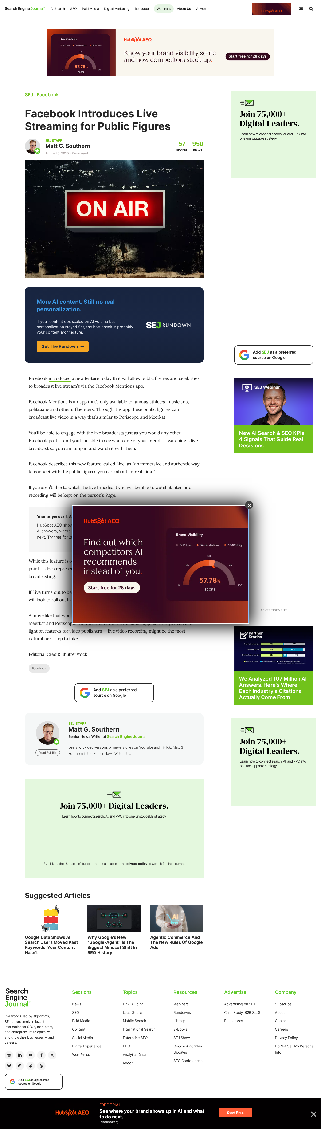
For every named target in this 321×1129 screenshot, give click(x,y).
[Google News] (9, 1055)
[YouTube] (30, 1055)
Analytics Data (134, 1054)
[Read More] (273, 648)
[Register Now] (273, 401)
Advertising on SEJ (239, 1004)
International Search (139, 1029)
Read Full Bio (48, 753)
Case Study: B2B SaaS (242, 1012)
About (280, 1012)
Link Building (133, 1004)
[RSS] (41, 1066)
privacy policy (136, 863)
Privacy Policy (286, 1037)
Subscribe (283, 1004)
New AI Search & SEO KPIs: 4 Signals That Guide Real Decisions (272, 439)
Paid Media (90, 9)
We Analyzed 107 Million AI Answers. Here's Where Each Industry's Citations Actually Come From (273, 688)
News (76, 1004)
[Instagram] (20, 1066)
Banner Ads (233, 1021)
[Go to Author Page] (32, 146)
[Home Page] (25, 9)
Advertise (203, 9)
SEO (73, 9)
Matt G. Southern (67, 145)
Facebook (39, 668)
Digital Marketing (116, 9)
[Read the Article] (51, 918)
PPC (126, 1046)
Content (78, 1029)
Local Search (133, 1012)
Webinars (163, 9)
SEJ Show (181, 1037)
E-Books (180, 1029)
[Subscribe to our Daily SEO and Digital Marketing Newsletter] (301, 9)
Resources (142, 9)
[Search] (311, 9)
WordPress (81, 1054)
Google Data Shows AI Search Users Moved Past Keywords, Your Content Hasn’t (51, 945)
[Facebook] (41, 1055)
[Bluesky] (9, 1066)
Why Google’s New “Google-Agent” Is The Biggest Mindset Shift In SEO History (112, 945)
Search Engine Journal (126, 736)
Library (179, 1021)
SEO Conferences (187, 1060)
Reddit (128, 1063)
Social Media (82, 1037)
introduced (60, 378)
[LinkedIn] (20, 1055)
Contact (281, 1021)
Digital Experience (87, 1046)
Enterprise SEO (135, 1037)
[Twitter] (52, 1055)
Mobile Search (134, 1021)
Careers (281, 1029)
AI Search (58, 9)
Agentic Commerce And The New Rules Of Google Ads (176, 942)
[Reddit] (30, 1066)
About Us (184, 9)
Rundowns (182, 1012)
